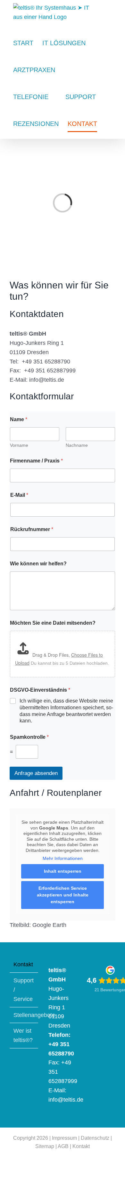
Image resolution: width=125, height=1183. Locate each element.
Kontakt (23, 964)
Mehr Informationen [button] (63, 858)
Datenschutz (95, 1138)
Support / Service (23, 989)
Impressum (64, 1138)
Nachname (77, 445)
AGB (63, 1146)
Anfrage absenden (36, 773)
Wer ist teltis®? (23, 1035)
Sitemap (44, 1146)
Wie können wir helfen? (38, 563)
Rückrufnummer (31, 529)
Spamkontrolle (29, 737)
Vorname (19, 445)
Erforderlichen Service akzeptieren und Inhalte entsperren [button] (62, 895)
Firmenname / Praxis (36, 460)
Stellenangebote (24, 1015)
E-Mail (19, 495)
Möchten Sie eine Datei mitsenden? (53, 623)
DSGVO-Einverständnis (40, 690)
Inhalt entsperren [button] (62, 871)
